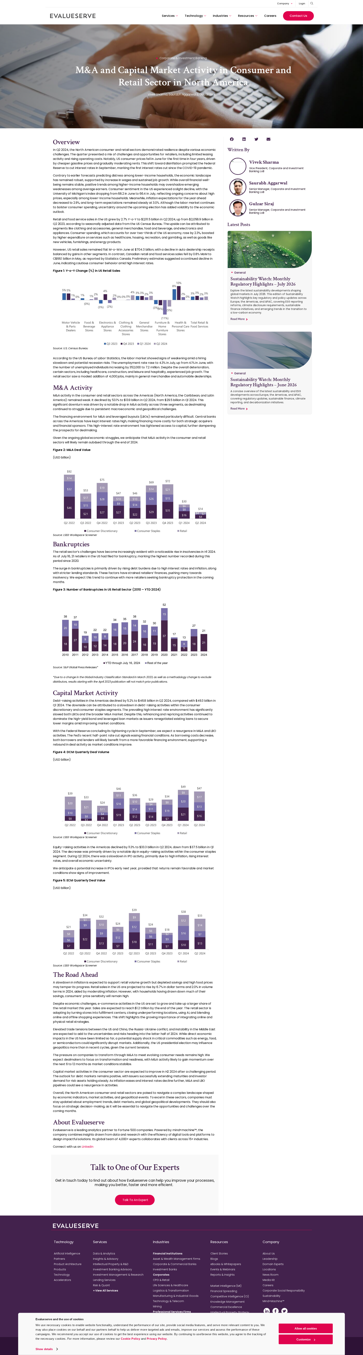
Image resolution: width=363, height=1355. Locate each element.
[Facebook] (275, 1311)
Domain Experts (273, 1264)
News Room (270, 1275)
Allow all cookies (306, 1328)
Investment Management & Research (118, 1275)
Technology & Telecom (168, 1301)
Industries (220, 16)
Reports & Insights (222, 1275)
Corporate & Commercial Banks (174, 1264)
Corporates (161, 1275)
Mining (157, 1306)
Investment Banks (165, 1269)
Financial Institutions (167, 1253)
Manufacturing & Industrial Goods (176, 1296)
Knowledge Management (227, 1302)
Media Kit (269, 1280)
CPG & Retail (161, 1280)
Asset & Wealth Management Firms (176, 1259)
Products (60, 1269)
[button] (231, 139)
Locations (269, 1269)
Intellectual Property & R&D (110, 1264)
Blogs (214, 1259)
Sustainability (271, 1296)
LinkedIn (87, 1146)
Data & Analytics (104, 1253)
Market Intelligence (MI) (225, 1286)
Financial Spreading (223, 1291)
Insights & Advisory (105, 1259)
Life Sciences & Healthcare (170, 1285)
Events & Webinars (222, 1269)
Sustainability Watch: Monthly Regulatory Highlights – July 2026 (263, 281)
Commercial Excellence (226, 1307)
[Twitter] (284, 1311)
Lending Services (104, 1280)
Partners (59, 1259)
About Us (269, 1253)
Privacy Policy (157, 1338)
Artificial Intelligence (67, 1253)
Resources (246, 16)
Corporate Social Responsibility (284, 1290)
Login (302, 3)
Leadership (270, 1259)
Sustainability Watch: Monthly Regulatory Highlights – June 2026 (263, 382)
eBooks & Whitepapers (225, 1264)
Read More (237, 319)
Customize (303, 1339)
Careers (270, 16)
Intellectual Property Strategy (229, 1312)
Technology (194, 16)
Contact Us (298, 16)
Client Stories (219, 1253)
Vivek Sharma (264, 162)
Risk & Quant (101, 1285)
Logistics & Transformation (171, 1290)
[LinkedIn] (267, 1311)
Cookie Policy (130, 1338)
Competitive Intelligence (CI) (229, 1296)
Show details (44, 1349)
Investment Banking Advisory (112, 1269)
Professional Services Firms (172, 1312)
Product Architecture (67, 1264)
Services (168, 16)
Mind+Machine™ (273, 1301)
